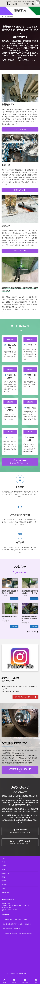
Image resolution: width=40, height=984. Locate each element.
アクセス (14, 982)
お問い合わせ (5, 892)
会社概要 (4, 865)
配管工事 (4, 877)
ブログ (3, 862)
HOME (3, 858)
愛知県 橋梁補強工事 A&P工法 (11, 928)
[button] (20, 129)
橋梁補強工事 (5, 873)
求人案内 (4, 888)
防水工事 (4, 881)
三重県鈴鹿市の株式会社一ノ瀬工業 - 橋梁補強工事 (29, 618)
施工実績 (4, 884)
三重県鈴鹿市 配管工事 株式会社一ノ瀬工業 (15, 919)
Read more (14, 599)
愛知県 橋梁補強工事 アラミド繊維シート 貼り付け (17, 924)
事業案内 (4, 869)
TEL (36, 982)
